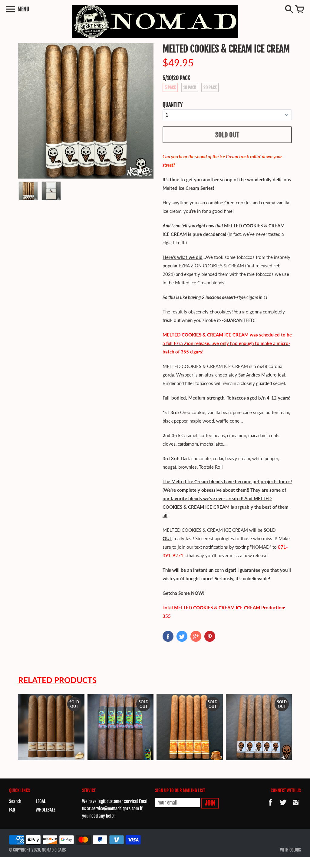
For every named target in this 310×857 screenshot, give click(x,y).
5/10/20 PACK (176, 78)
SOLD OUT (227, 135)
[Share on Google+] (195, 636)
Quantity (173, 104)
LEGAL (41, 801)
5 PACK (170, 87)
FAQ (12, 810)
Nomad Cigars (54, 849)
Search (15, 801)
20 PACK (210, 87)
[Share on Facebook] (168, 636)
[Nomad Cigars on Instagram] (296, 806)
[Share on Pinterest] (209, 636)
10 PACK (189, 87)
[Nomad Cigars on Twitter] (283, 806)
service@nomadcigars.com (115, 809)
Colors (295, 849)
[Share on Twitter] (181, 636)
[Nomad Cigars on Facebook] (270, 806)
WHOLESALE (45, 810)
